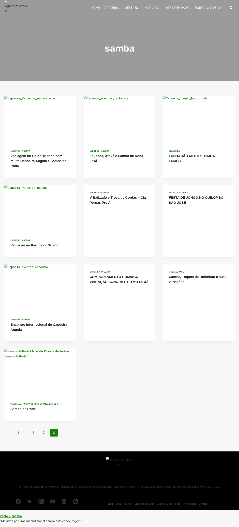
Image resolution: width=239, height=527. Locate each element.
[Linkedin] (64, 501)
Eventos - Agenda (20, 151)
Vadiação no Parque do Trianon (35, 245)
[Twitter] (29, 501)
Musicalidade (176, 272)
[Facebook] (18, 501)
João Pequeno (123, 503)
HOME (95, 8)
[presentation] (40, 120)
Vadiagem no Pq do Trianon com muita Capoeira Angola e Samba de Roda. (38, 161)
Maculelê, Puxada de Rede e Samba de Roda (34, 404)
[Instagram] (41, 501)
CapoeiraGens (164, 503)
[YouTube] (52, 501)
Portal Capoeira (11, 516)
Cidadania (174, 151)
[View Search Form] (231, 7)
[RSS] (75, 501)
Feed (178, 503)
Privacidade (190, 503)
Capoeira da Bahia (100, 272)
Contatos (204, 503)
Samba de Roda (23, 409)
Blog (110, 503)
